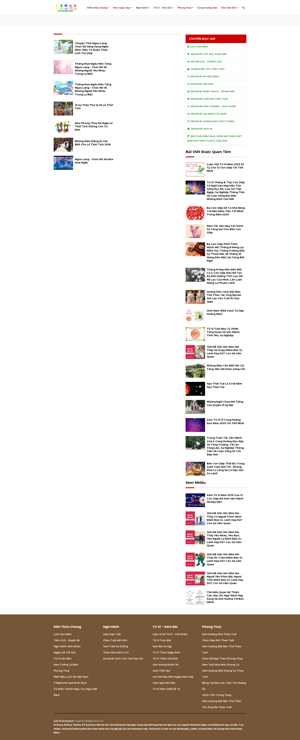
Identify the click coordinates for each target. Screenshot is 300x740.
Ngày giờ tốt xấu (65, 652)
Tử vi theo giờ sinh (165, 658)
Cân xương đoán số (165, 664)
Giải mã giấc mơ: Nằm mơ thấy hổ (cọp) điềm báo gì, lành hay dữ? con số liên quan (225, 351)
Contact (68, 721)
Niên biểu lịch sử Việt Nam (71, 676)
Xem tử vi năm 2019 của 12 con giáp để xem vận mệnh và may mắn (225, 498)
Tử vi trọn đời (162, 640)
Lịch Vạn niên (63, 634)
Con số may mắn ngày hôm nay (173, 676)
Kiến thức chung (97, 7)
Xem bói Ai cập (162, 646)
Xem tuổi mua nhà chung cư (220, 664)
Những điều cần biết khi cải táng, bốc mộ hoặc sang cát (226, 367)
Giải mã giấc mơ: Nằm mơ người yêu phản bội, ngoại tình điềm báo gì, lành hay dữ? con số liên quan (225, 578)
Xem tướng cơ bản (66, 664)
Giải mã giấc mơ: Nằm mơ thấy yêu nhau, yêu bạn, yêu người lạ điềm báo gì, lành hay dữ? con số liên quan (224, 539)
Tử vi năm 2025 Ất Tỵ (166, 689)
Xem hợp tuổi (112, 634)
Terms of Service (84, 724)
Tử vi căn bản (63, 658)
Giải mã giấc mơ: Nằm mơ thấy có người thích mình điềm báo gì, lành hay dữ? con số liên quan (224, 518)
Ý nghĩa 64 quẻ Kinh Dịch (70, 682)
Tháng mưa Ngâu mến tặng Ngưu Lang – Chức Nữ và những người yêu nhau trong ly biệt (93, 89)
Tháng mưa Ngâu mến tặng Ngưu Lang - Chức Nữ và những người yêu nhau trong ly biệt (93, 68)
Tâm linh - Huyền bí (67, 640)
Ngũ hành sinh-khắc (67, 646)
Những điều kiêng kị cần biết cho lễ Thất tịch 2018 (93, 143)
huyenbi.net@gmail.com (88, 721)
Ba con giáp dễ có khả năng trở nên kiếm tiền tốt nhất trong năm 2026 (226, 211)
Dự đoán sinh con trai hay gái (123, 658)
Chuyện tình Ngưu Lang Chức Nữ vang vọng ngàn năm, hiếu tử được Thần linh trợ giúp (92, 48)
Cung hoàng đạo (207, 7)
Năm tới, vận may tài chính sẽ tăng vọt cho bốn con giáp (225, 229)
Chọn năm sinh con (116, 652)
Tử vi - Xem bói (163, 7)
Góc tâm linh (228, 7)
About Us (102, 724)
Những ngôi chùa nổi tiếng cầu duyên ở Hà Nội (225, 403)
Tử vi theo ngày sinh (166, 652)
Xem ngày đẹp (121, 7)
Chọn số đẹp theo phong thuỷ (222, 658)
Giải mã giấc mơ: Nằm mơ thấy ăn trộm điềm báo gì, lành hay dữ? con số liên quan (225, 559)
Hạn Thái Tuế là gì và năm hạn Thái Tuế (224, 385)
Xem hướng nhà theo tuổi (219, 634)
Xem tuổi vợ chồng (115, 646)
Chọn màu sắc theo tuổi (218, 640)
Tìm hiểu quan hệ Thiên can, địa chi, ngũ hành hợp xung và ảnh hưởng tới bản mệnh (225, 597)
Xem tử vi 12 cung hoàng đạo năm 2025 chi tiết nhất (225, 421)
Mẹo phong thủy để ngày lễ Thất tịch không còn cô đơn (94, 126)
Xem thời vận (161, 670)
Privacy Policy (63, 724)
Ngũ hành (142, 7)
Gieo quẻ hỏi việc (164, 682)
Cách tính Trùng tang (216, 695)
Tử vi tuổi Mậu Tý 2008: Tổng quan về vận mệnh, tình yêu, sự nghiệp (223, 332)
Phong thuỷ (184, 7)
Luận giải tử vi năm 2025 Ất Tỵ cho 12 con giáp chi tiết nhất (225, 167)
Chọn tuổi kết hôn (115, 640)
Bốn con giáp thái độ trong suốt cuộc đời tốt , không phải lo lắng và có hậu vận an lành (225, 468)
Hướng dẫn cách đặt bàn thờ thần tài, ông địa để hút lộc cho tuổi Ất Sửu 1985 (224, 296)
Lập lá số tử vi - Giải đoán (170, 634)
